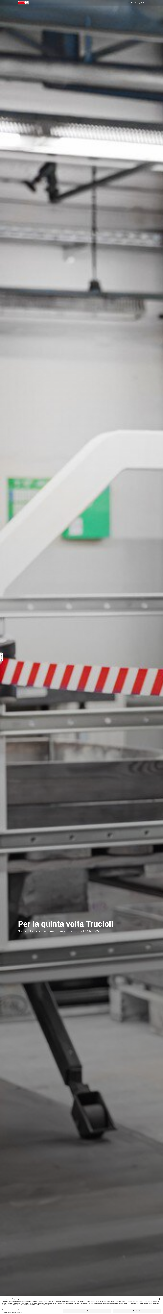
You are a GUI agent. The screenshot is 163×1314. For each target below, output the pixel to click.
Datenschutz (1, 657)
